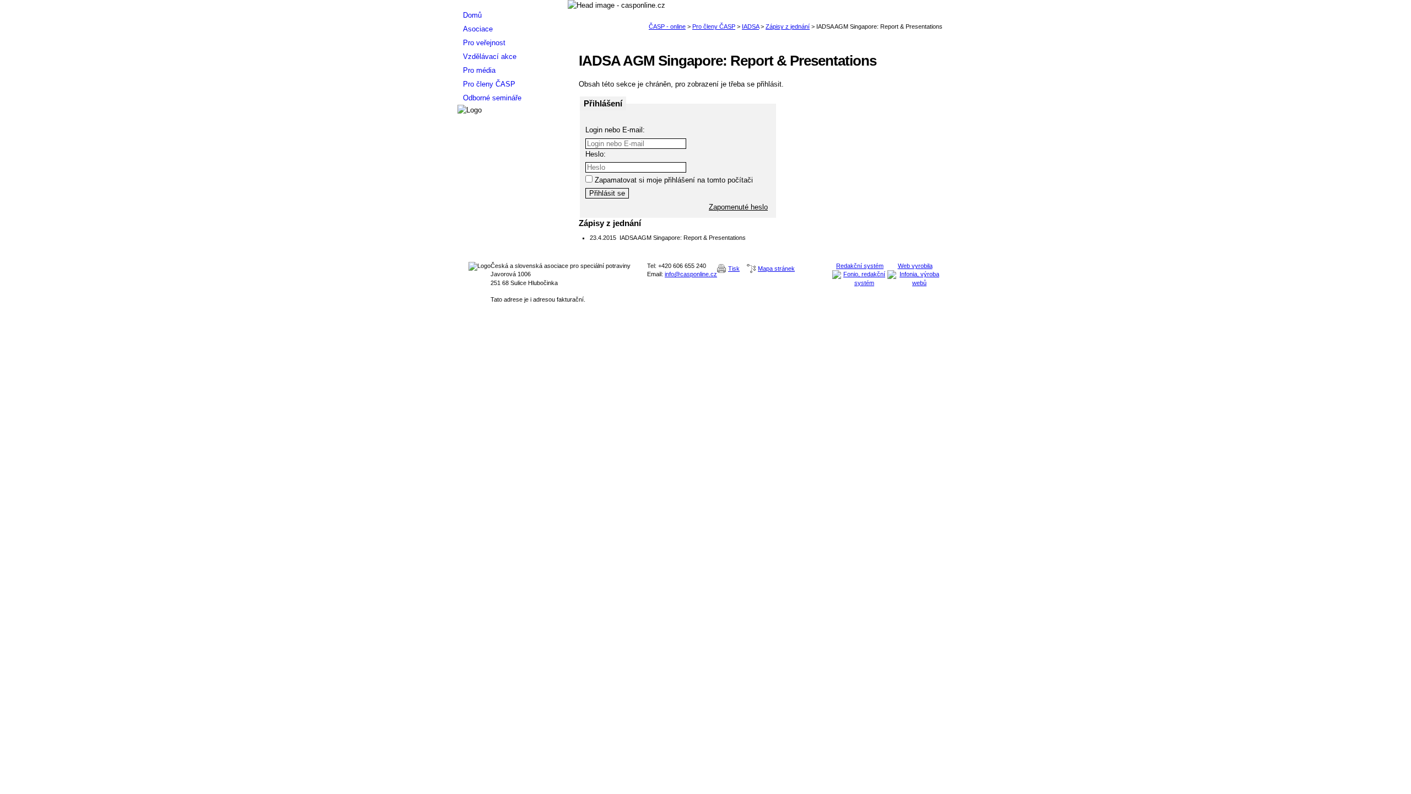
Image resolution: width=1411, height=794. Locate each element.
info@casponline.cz (691, 274)
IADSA (750, 26)
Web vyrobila (915, 265)
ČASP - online (667, 26)
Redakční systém (860, 265)
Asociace (478, 29)
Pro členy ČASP (713, 26)
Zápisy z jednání (788, 26)
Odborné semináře (492, 98)
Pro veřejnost (484, 43)
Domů (472, 15)
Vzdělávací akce (489, 56)
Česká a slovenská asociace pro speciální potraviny (512, 4)
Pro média (479, 70)
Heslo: (595, 154)
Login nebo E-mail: (615, 130)
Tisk (734, 268)
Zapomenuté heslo (738, 207)
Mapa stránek (776, 268)
